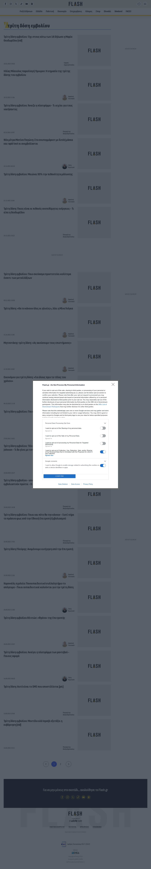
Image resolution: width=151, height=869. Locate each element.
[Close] (114, 385)
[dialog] (75, 434)
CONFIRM (59, 476)
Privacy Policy (88, 484)
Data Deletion (63, 484)
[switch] (103, 428)
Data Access (75, 484)
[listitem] (75, 423)
